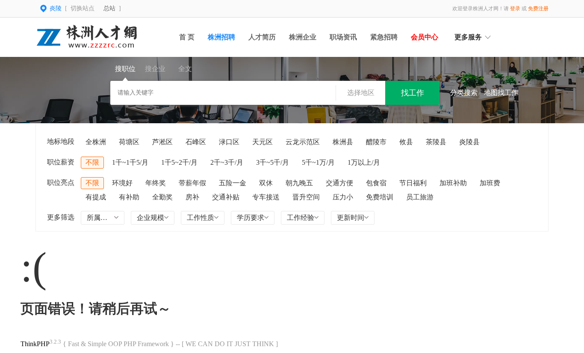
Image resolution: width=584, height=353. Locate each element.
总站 (109, 8)
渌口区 (229, 141)
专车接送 (266, 197)
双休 (266, 183)
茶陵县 (436, 141)
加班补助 (453, 183)
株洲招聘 (221, 37)
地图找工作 (501, 92)
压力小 (343, 197)
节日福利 (413, 183)
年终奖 (155, 183)
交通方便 (339, 183)
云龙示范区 (303, 141)
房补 (192, 197)
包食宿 (376, 183)
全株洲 (96, 141)
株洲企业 (302, 37)
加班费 (490, 183)
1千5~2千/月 (179, 162)
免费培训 (379, 197)
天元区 (262, 141)
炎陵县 (469, 141)
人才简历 (262, 37)
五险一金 (232, 183)
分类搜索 (464, 92)
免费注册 (538, 9)
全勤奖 (162, 197)
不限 (92, 162)
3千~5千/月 (272, 162)
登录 (515, 9)
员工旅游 (420, 197)
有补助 (129, 197)
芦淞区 (162, 141)
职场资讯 (343, 37)
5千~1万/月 (318, 162)
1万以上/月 (364, 162)
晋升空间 (306, 197)
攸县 (406, 141)
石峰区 (196, 141)
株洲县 (343, 141)
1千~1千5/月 (130, 162)
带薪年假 (192, 183)
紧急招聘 (384, 37)
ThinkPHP (35, 343)
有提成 (96, 197)
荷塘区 (129, 141)
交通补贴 (225, 197)
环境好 (122, 183)
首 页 (187, 37)
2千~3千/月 (226, 162)
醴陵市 (376, 141)
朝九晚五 (299, 183)
